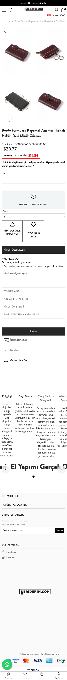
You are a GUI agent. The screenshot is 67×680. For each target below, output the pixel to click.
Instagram (11, 557)
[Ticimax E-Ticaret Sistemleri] (33, 670)
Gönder (59, 530)
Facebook (11, 552)
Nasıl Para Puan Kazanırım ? (21, 314)
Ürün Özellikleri (15, 250)
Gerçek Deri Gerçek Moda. (33, 3)
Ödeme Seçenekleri (16, 299)
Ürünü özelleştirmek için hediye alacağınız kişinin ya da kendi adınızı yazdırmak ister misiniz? (33, 164)
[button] (33, 477)
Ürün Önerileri (14, 307)
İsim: (4, 173)
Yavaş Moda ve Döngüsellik (46, 398)
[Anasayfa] (5, 21)
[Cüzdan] (9, 21)
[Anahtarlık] (12, 21)
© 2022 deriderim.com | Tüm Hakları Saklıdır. (39, 653)
